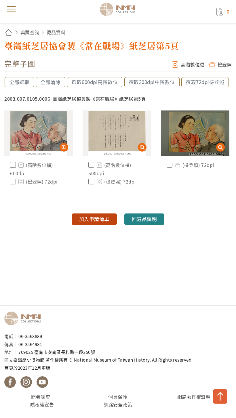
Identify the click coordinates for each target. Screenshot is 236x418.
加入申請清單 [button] (94, 218)
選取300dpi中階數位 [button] (152, 82)
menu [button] (11, 9)
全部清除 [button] (51, 82)
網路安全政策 (118, 404)
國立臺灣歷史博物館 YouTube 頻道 (42, 382)
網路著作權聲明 (194, 397)
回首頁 (8, 32)
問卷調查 (40, 397)
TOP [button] (220, 396)
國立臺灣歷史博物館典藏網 (119, 9)
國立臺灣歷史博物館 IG (26, 382)
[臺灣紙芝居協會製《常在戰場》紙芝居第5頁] (38, 133)
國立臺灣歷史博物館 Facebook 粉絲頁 (10, 382)
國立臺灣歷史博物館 (24, 318)
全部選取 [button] (19, 82)
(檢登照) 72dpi (42, 181)
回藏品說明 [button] (144, 218)
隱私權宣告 (42, 404)
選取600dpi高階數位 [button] (95, 82)
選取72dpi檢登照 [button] (205, 82)
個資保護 (117, 397)
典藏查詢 (29, 32)
